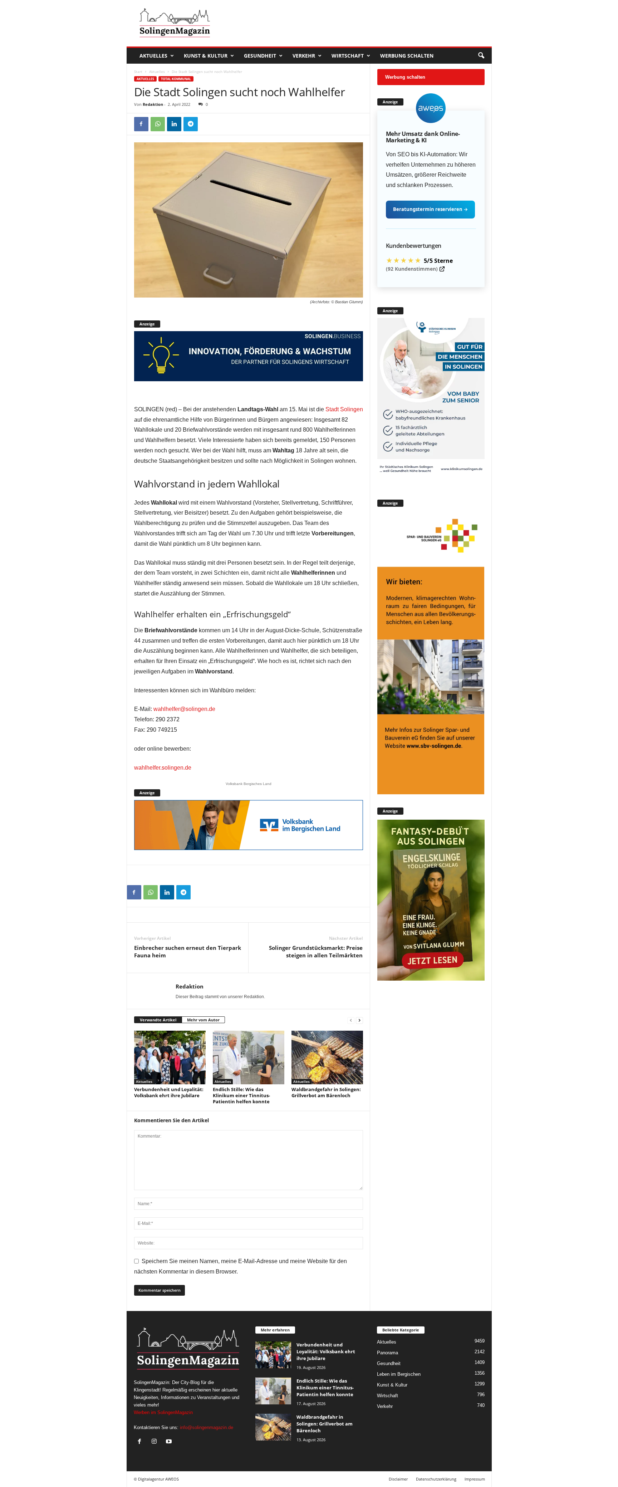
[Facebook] (141, 124)
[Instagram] (155, 1442)
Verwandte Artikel (158, 1019)
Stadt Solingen (344, 409)
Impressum (475, 1479)
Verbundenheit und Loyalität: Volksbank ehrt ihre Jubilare (168, 1092)
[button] (481, 56)
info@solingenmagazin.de (206, 1427)
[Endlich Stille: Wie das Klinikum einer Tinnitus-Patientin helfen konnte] (248, 1057)
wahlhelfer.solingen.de (162, 768)
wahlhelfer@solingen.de (184, 709)
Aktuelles (153, 55)
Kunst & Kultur (205, 55)
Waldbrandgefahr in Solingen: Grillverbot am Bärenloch (326, 1092)
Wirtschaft (348, 55)
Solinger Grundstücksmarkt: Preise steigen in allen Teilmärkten (316, 951)
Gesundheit (260, 55)
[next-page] (359, 1020)
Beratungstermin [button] (430, 209)
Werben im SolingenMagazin (163, 1412)
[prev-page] (350, 1020)
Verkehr (304, 55)
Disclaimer (398, 1479)
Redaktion (153, 104)
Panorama (387, 1352)
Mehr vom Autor (203, 1019)
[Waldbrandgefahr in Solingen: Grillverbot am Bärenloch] (327, 1057)
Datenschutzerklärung (436, 1479)
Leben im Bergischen (399, 1374)
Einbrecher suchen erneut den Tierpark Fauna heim (187, 951)
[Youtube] (169, 1442)
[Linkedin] (174, 124)
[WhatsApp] (158, 124)
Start (138, 71)
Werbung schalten (406, 55)
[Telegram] (190, 124)
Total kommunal (176, 79)
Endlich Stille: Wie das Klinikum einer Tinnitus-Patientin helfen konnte (241, 1095)
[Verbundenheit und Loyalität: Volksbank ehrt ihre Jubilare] (170, 1057)
